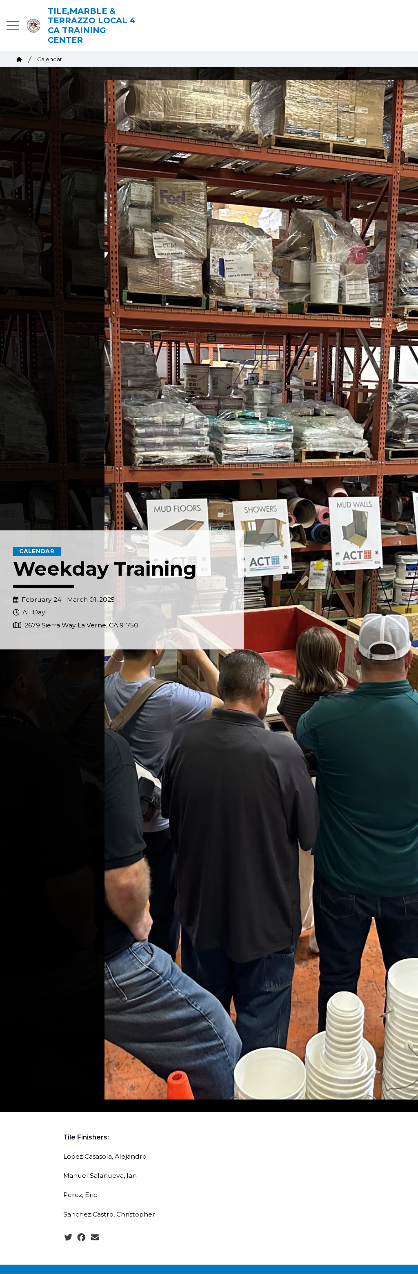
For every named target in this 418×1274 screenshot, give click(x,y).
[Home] (19, 59)
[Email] (95, 1238)
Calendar (49, 59)
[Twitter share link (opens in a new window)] (68, 1238)
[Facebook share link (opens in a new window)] (81, 1238)
